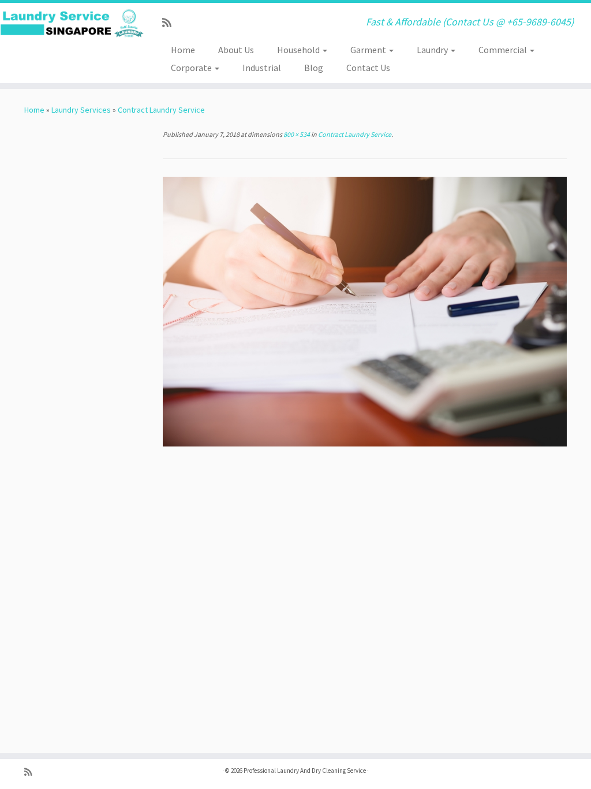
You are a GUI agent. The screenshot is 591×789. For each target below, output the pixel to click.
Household (299, 49)
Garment (369, 49)
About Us (236, 49)
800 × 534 (296, 134)
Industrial (261, 67)
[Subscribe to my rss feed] (170, 22)
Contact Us (368, 67)
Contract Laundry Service (161, 110)
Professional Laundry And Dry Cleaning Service (305, 770)
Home (183, 49)
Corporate (192, 67)
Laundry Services (81, 110)
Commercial (503, 49)
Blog (313, 67)
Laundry (433, 49)
